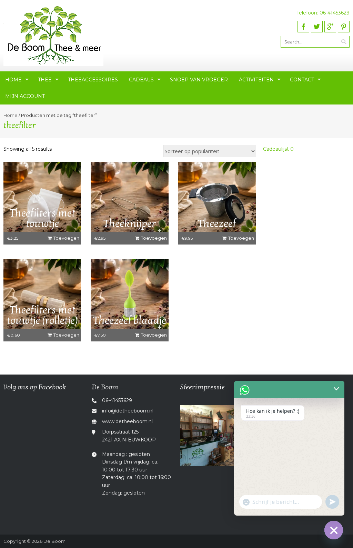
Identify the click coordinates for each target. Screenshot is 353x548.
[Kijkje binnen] (220, 435)
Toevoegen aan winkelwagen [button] (64, 239)
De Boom (54, 541)
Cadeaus (141, 80)
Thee (45, 80)
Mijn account (25, 96)
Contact (302, 80)
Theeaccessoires (93, 80)
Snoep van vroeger (199, 80)
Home (13, 80)
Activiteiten (256, 80)
